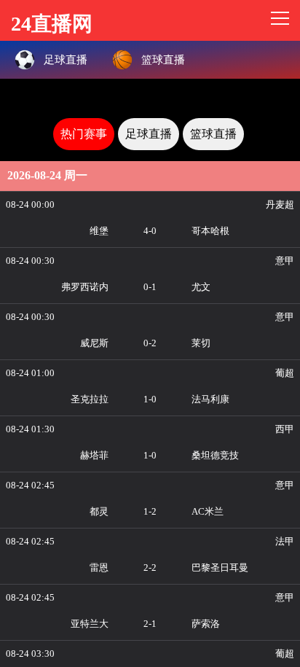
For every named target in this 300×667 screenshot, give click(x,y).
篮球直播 (213, 134)
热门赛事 (83, 134)
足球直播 (148, 134)
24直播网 (51, 21)
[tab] (83, 134)
